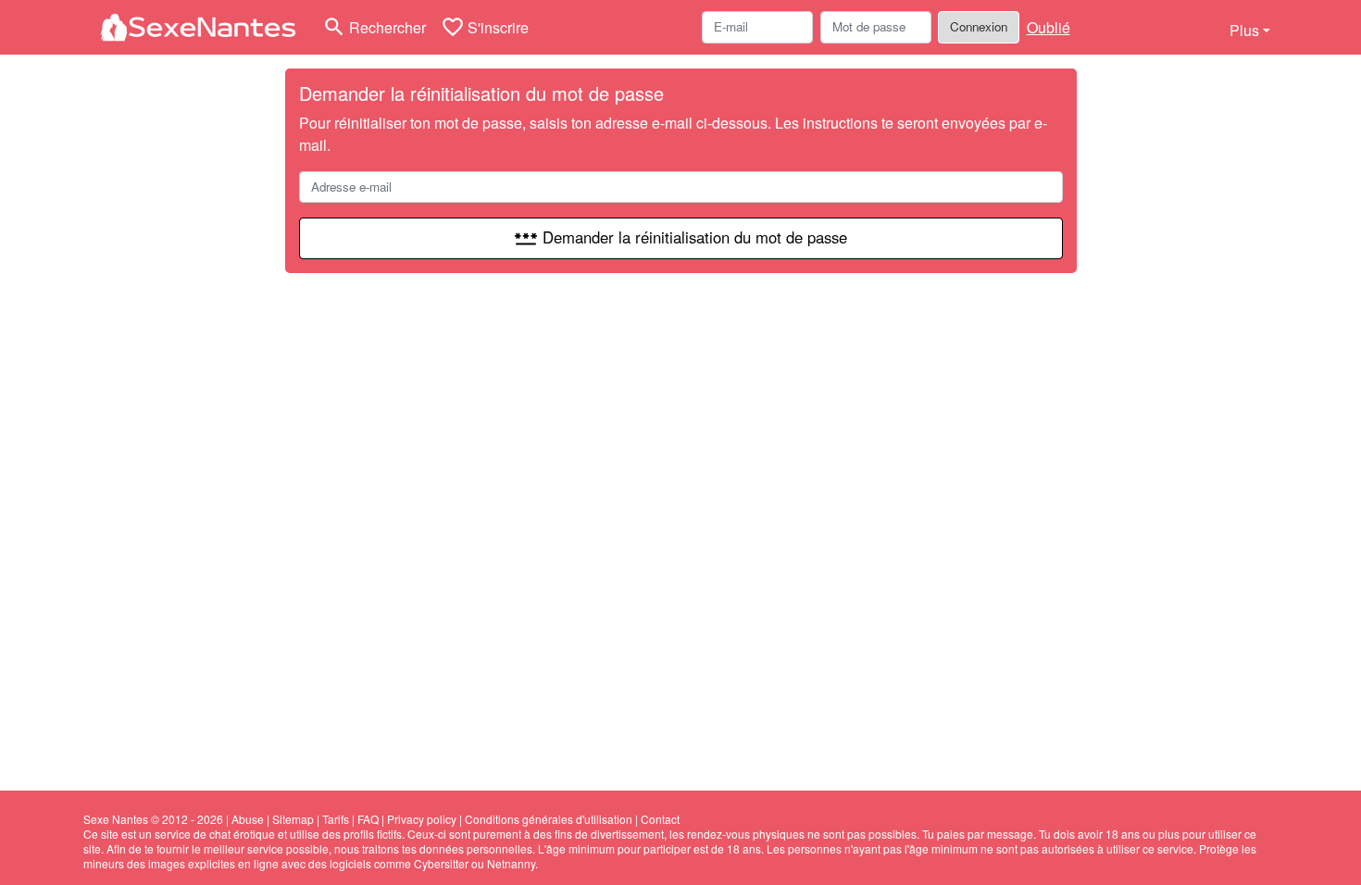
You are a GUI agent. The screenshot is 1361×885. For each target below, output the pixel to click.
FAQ (368, 819)
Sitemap (293, 819)
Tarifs (335, 819)
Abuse (247, 819)
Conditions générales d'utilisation (548, 819)
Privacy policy (421, 819)
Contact (660, 819)
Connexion (978, 26)
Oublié (1048, 27)
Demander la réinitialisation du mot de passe (680, 238)
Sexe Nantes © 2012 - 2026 (153, 819)
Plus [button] (1244, 30)
